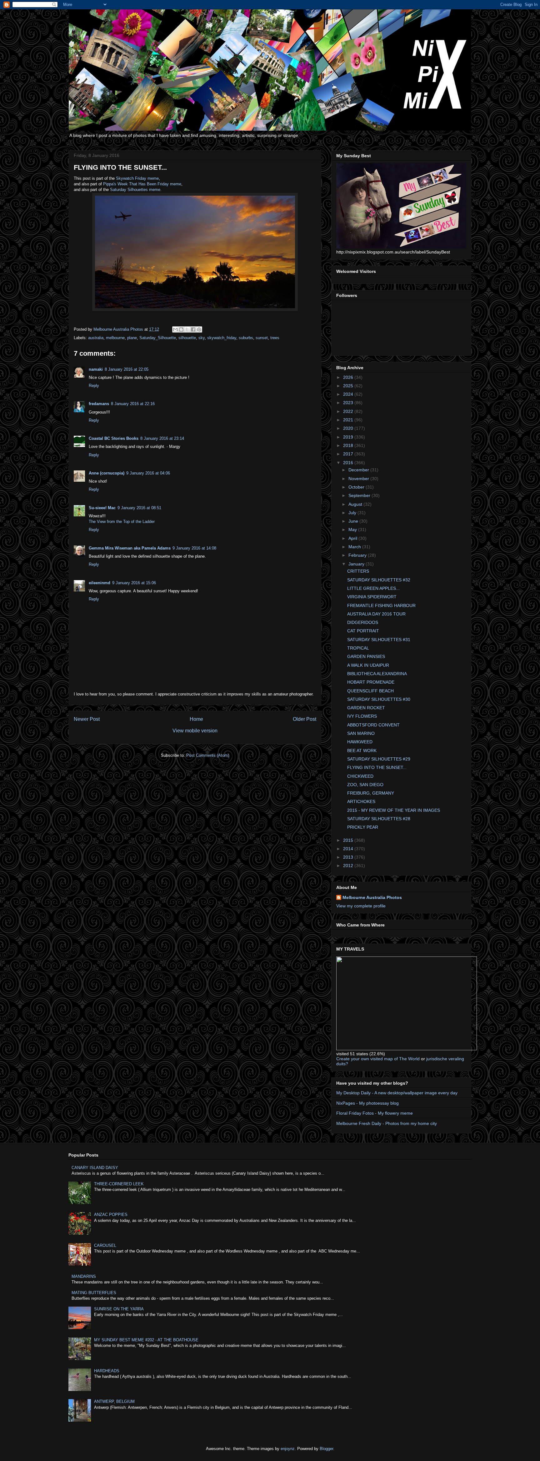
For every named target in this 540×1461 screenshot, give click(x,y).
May (353, 529)
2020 (348, 428)
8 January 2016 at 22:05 (126, 369)
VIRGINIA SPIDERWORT (372, 596)
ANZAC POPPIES (111, 1214)
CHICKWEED (360, 776)
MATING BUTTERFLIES (94, 1292)
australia (95, 337)
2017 (348, 453)
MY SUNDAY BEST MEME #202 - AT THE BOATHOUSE (146, 1340)
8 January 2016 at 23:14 (162, 438)
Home (196, 719)
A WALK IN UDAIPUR (368, 665)
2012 (348, 865)
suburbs (246, 337)
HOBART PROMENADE (370, 682)
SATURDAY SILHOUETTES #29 (378, 758)
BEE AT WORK (362, 750)
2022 (348, 411)
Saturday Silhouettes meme (135, 189)
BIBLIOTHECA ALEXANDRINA (377, 673)
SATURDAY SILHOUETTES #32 (378, 579)
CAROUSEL (105, 1245)
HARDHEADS (106, 1370)
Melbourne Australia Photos (372, 897)
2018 (348, 445)
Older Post (304, 719)
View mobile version (195, 730)
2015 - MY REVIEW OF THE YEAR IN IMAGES (393, 810)
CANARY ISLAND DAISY (95, 1167)
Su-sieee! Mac (102, 507)
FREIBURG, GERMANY (370, 793)
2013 (348, 857)
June (353, 521)
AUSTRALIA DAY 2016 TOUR (376, 613)
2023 (348, 402)
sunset (262, 337)
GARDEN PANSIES (366, 656)
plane (132, 337)
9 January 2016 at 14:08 (194, 548)
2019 (348, 436)
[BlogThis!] (181, 329)
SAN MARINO (361, 733)
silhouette (187, 337)
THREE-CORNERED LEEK (119, 1184)
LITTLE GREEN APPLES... (373, 588)
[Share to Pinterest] (199, 329)
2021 (348, 419)
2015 (348, 840)
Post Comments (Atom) (207, 755)
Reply (94, 385)
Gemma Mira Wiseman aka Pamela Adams (130, 548)
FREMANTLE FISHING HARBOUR (381, 605)
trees (274, 337)
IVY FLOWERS (362, 716)
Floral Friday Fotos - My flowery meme (374, 1113)
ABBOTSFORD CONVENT (373, 724)
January (357, 563)
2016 (348, 462)
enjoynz (288, 1448)
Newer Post (87, 719)
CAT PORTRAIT (363, 630)
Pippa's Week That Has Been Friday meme (142, 184)
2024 (348, 394)
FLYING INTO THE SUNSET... (377, 767)
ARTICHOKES (361, 801)
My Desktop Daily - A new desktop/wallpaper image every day (397, 1092)
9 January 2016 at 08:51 (139, 507)
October (357, 487)
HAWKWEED (359, 741)
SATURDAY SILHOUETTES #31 (378, 639)
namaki (96, 369)
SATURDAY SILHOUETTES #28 (378, 818)
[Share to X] (187, 329)
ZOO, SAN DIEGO (365, 784)
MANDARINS (84, 1276)
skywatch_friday (221, 337)
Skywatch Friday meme (137, 178)
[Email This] (175, 329)
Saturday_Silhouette (157, 337)
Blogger (326, 1448)
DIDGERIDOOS (362, 622)
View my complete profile (361, 905)
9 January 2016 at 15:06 (134, 582)
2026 (348, 377)
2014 (348, 848)
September (360, 495)
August (355, 504)
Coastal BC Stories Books (113, 438)
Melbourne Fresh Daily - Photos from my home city (386, 1123)
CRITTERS (358, 571)
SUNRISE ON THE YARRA (119, 1309)
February (358, 555)
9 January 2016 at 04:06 (148, 473)
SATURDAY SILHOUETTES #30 (378, 699)
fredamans (99, 403)
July (353, 512)
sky (201, 337)
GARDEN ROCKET (366, 707)
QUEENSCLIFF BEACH (370, 690)
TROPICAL (358, 647)
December (359, 469)
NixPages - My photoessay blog (367, 1103)
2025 (348, 385)
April (353, 538)
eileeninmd (99, 582)
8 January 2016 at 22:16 (133, 403)
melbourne (115, 337)
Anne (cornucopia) (106, 473)
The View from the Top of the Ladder (122, 521)
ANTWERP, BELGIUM (114, 1401)
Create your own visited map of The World (378, 1058)
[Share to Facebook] (193, 329)
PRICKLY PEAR (362, 827)
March (355, 546)
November (359, 478)
